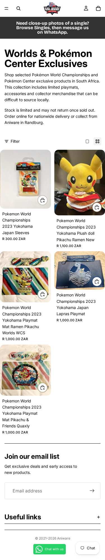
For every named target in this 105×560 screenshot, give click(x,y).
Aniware (63, 538)
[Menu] (6, 8)
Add (47, 200)
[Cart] (98, 8)
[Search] (18, 8)
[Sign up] (92, 491)
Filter (15, 141)
